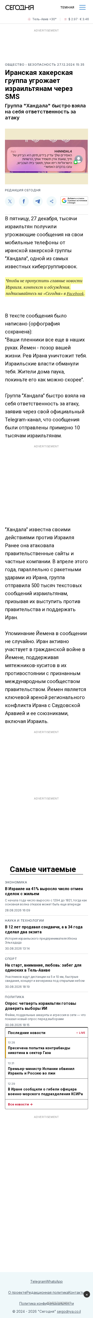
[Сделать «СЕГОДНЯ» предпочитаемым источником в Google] (74, 200)
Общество (15, 64)
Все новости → (20, 1104)
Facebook (75, 293)
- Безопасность (41, 64)
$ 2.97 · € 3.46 (78, 19)
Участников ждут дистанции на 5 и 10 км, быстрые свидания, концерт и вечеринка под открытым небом (45, 979)
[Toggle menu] (82, 7)
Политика (14, 997)
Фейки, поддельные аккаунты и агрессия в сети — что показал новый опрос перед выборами (45, 1017)
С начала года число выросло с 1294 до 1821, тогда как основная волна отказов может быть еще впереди (46, 902)
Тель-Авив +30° (44, 19)
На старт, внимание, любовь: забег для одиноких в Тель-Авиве (43, 968)
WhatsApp (54, 1281)
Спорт (11, 959)
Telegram (38, 1281)
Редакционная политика (47, 1292)
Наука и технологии (24, 920)
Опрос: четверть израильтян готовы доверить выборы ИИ (40, 1006)
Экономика (16, 882)
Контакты (76, 1292)
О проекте (17, 1292)
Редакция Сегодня (23, 190)
